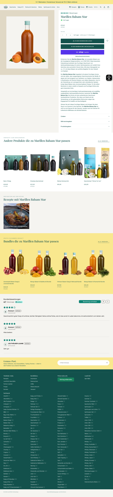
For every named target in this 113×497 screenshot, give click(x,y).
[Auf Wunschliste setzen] (107, 41)
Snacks (88, 396)
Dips (6, 463)
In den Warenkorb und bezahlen (82, 46)
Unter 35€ (89, 425)
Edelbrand (7, 468)
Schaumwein (63, 465)
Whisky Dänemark (91, 449)
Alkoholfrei (8, 398)
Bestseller (8, 428)
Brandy (7, 433)
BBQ (6, 412)
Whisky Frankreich (91, 452)
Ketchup (34, 465)
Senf (60, 479)
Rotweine (62, 428)
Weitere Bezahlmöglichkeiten (82, 56)
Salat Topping (63, 457)
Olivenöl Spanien (63, 398)
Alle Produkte (9, 401)
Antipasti (7, 404)
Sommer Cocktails (91, 401)
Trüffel (88, 417)
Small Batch (62, 487)
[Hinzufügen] (26, 176)
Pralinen (61, 417)
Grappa (34, 436)
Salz (60, 460)
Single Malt (62, 484)
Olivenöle (61, 401)
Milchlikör (34, 479)
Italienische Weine (37, 460)
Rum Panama (62, 444)
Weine (88, 433)
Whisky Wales (90, 468)
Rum (60, 431)
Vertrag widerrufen (66, 379)
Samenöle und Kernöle (65, 463)
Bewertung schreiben (90, 302)
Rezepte (6, 378)
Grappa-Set (35, 439)
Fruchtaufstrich (36, 414)
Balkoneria (8, 417)
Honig (33, 452)
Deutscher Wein (9, 460)
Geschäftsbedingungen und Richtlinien (56, 492)
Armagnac (7, 406)
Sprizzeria (89, 414)
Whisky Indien (89, 455)
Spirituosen (89, 406)
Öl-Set (87, 476)
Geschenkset (36, 423)
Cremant (7, 455)
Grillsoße (34, 441)
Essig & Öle (8, 482)
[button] (65, 13)
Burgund (7, 436)
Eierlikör (7, 473)
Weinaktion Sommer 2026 (93, 431)
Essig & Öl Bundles (10, 479)
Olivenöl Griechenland (38, 487)
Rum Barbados (63, 433)
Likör (33, 473)
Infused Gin (35, 455)
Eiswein (7, 476)
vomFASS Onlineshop (13, 492)
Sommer (88, 398)
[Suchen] (101, 7)
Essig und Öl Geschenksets (12, 487)
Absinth (7, 396)
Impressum (34, 378)
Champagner (9, 447)
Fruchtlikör (35, 417)
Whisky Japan (90, 457)
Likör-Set (34, 476)
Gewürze (34, 425)
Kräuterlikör (35, 468)
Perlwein (61, 406)
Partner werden (8, 384)
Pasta (61, 404)
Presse (5, 386)
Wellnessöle (89, 439)
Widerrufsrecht (35, 386)
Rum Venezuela (63, 447)
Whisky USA (89, 465)
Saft (60, 452)
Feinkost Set (35, 406)
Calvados (7, 441)
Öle (87, 479)
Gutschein (34, 444)
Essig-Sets (35, 398)
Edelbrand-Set (9, 471)
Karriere (6, 389)
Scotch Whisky (63, 473)
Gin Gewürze (35, 431)
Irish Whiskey (35, 457)
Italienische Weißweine (38, 463)
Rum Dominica (63, 436)
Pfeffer (60, 409)
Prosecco (61, 423)
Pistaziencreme (63, 412)
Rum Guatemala (63, 439)
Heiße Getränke (36, 447)
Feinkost (35, 404)
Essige (34, 401)
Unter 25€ (89, 423)
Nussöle (34, 482)
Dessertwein (8, 457)
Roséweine (62, 425)
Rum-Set (61, 449)
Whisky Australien (91, 444)
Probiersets (62, 420)
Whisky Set (89, 463)
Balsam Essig (9, 420)
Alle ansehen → (103, 141)
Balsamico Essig (9, 425)
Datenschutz (34, 381)
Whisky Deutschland (91, 447)
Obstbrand (35, 484)
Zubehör (88, 473)
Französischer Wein (38, 412)
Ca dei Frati (8, 439)
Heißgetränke (35, 449)
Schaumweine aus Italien (66, 468)
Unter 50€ (89, 428)
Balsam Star (8, 423)
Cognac (7, 452)
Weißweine (89, 436)
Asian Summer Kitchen (11, 409)
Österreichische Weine (92, 482)
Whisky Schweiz (90, 460)
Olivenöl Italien (63, 396)
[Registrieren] (107, 363)
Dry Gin (7, 465)
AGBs (32, 384)
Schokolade (62, 471)
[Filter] (103, 301)
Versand (33, 389)
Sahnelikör (62, 455)
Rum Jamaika (62, 441)
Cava (6, 444)
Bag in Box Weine (10, 414)
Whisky (88, 441)
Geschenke (35, 420)
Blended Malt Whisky (11, 431)
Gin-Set (34, 433)
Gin (32, 428)
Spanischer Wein (91, 404)
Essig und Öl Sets (37, 396)
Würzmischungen (91, 471)
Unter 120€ (89, 420)
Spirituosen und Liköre (92, 409)
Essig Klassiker (9, 484)
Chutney (7, 449)
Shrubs (61, 482)
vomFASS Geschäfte (9, 381)
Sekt (60, 476)
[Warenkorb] (108, 7)
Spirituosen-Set (90, 412)
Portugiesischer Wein (65, 414)
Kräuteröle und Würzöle (39, 471)
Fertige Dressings (36, 409)
